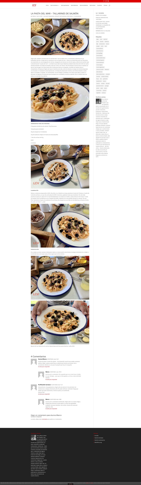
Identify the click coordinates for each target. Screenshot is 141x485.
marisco (98, 83)
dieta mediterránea (100, 74)
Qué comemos (54, 5)
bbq (97, 43)
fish (101, 78)
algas (97, 39)
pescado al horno (99, 85)
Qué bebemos (74, 5)
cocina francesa (99, 50)
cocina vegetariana (100, 67)
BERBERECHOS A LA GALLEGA (103, 30)
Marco (34, 16)
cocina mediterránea (100, 57)
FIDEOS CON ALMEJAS (101, 15)
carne (102, 46)
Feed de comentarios (100, 440)
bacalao (101, 41)
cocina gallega (99, 53)
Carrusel (46, 16)
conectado (44, 419)
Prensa (105, 5)
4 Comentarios (77, 16)
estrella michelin (104, 76)
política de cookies (89, 482)
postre (97, 88)
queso (105, 88)
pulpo (102, 88)
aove (101, 39)
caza (106, 46)
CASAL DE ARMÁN (100, 33)
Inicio (47, 5)
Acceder (97, 435)
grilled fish (105, 78)
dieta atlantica (99, 71)
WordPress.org (98, 442)
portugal (106, 85)
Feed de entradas (99, 438)
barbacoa (107, 41)
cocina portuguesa (100, 60)
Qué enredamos (84, 5)
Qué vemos (92, 5)
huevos (104, 81)
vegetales (98, 92)
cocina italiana (99, 55)
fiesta (97, 78)
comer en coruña (99, 69)
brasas (107, 43)
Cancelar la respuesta (36, 416)
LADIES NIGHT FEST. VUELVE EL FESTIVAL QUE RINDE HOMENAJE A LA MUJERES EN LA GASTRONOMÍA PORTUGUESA (103, 25)
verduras (104, 92)
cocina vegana (99, 64)
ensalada (108, 74)
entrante (98, 76)
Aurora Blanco (56, 415)
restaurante (98, 90)
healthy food (98, 81)
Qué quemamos (65, 5)
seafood (104, 90)
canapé (97, 46)
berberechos (102, 43)
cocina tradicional (100, 62)
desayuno (107, 69)
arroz (97, 41)
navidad (102, 83)
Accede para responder (44, 366)
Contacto (99, 5)
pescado (107, 83)
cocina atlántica (99, 48)
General (57, 16)
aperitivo (105, 39)
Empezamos (51, 16)
